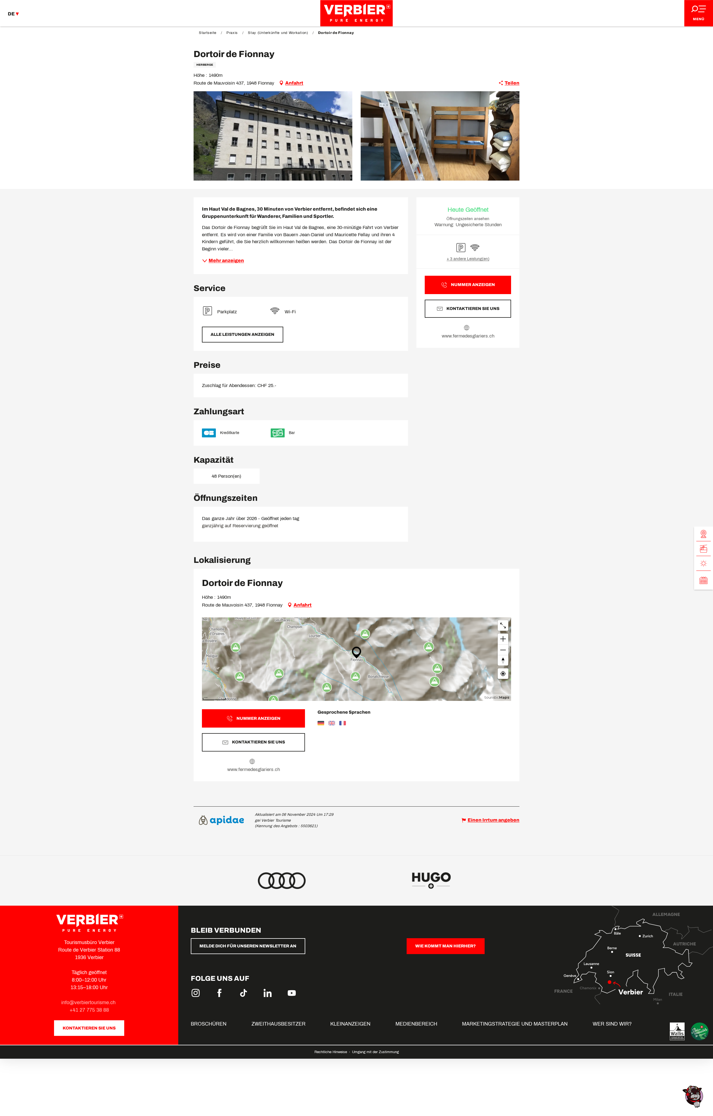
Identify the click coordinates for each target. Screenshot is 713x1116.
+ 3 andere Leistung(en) (468, 259)
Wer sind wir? (612, 1024)
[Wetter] (703, 563)
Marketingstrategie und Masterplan (515, 1024)
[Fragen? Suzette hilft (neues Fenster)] (693, 1096)
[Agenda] (703, 580)
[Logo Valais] (677, 1031)
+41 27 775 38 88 (89, 1010)
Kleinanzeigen (350, 1024)
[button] (273, 136)
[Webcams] (703, 533)
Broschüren (208, 1024)
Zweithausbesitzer (278, 1024)
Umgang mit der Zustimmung (375, 1052)
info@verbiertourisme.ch (89, 1002)
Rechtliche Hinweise (331, 1052)
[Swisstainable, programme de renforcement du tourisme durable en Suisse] (700, 1031)
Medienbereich (416, 1024)
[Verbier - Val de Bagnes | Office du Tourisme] (356, 13)
